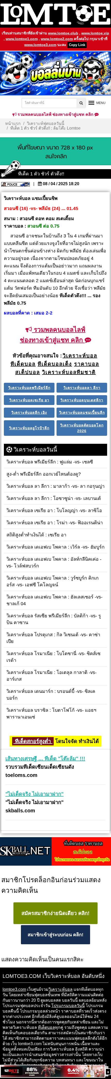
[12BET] (52, 1071)
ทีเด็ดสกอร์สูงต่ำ (32, 741)
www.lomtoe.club (63, 33)
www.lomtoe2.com (57, 39)
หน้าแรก (13, 123)
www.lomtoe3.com (40, 45)
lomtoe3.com (14, 989)
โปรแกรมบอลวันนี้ (68, 1005)
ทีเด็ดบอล (46, 1027)
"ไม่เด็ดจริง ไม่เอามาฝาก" (34, 794)
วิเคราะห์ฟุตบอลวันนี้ (45, 123)
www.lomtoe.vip (95, 33)
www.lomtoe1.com (22, 39)
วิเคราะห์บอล (61, 989)
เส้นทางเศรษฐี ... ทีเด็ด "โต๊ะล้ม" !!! (45, 758)
